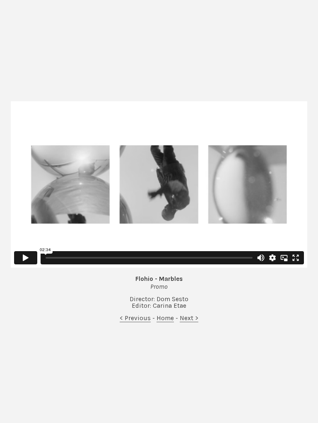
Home (165, 318)
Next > (189, 318)
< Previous (135, 318)
